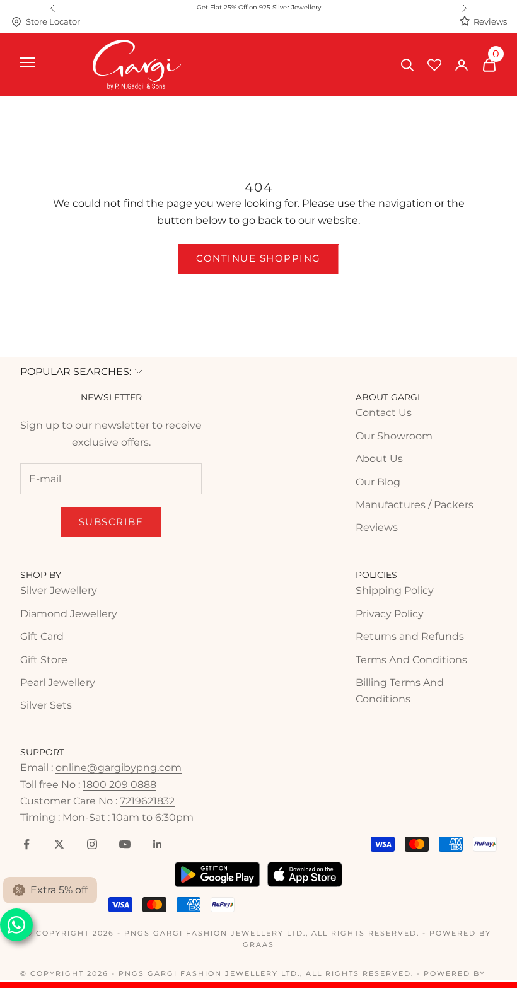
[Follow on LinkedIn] (157, 844)
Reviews (490, 21)
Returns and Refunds (410, 636)
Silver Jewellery (58, 590)
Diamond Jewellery (68, 614)
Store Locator (53, 21)
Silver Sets (46, 705)
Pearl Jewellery (57, 682)
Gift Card (42, 636)
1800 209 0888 (119, 785)
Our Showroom (394, 436)
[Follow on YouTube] (125, 844)
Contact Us (384, 413)
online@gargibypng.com (118, 768)
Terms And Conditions (411, 660)
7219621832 (147, 801)
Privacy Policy (390, 614)
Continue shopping (258, 258)
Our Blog (378, 482)
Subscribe (111, 522)
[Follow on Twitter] (59, 844)
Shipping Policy (395, 590)
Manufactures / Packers (414, 505)
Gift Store (43, 660)
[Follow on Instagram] (92, 844)
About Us (379, 459)
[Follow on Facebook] (26, 844)
